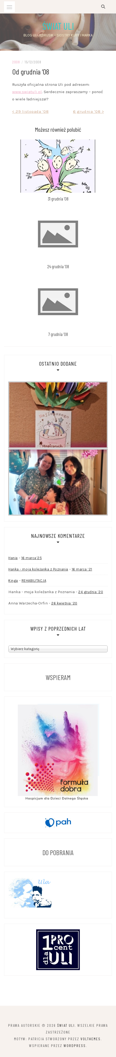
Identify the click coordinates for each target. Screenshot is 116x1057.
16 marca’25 (31, 558)
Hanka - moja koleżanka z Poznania (38, 569)
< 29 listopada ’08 (30, 111)
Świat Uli (58, 26)
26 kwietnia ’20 (64, 603)
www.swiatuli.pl (27, 91)
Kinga (13, 581)
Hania (13, 558)
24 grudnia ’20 (90, 592)
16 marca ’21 (82, 569)
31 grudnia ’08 (58, 198)
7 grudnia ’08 (58, 334)
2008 (16, 62)
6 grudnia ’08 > (88, 111)
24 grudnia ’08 (58, 266)
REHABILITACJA (34, 581)
